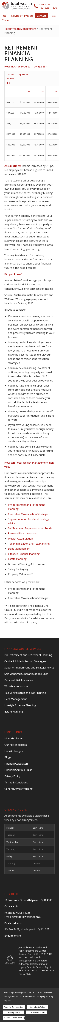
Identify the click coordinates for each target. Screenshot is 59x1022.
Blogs (7, 757)
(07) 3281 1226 (48, 7)
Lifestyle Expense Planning (24, 554)
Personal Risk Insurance (22, 533)
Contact (41, 15)
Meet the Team (13, 738)
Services (16, 15)
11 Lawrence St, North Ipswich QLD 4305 (28, 900)
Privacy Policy (12, 776)
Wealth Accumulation (20, 538)
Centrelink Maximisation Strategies (29, 514)
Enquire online (13, 935)
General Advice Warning (18, 789)
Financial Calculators (16, 763)
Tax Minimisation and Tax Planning (29, 543)
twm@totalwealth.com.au (26, 917)
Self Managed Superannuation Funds (30, 528)
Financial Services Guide (18, 770)
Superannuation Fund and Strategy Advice (29, 667)
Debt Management (19, 548)
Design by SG (42, 996)
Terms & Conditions (16, 782)
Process (28, 15)
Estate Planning (17, 559)
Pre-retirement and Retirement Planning (28, 655)
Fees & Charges (13, 751)
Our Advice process (15, 744)
